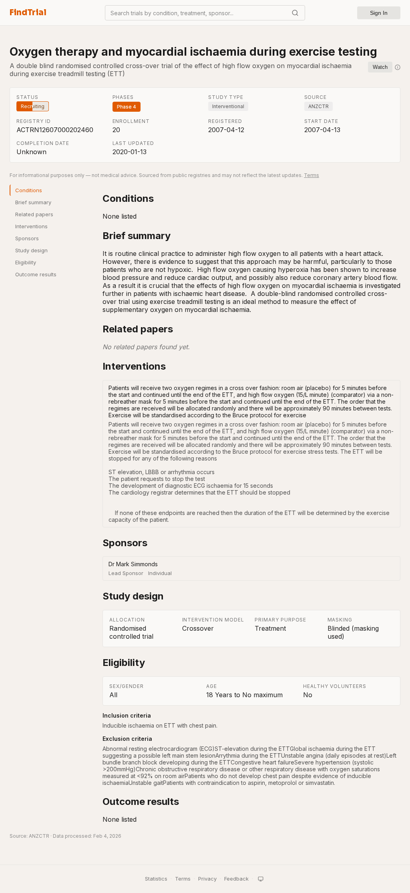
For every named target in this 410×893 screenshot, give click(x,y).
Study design (31, 250)
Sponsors (27, 238)
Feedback (236, 878)
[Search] (295, 13)
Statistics (156, 878)
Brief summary (33, 202)
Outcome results (35, 274)
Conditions (28, 190)
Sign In (379, 13)
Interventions (31, 226)
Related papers (34, 214)
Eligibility (25, 262)
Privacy (207, 878)
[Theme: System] (260, 879)
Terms (311, 175)
